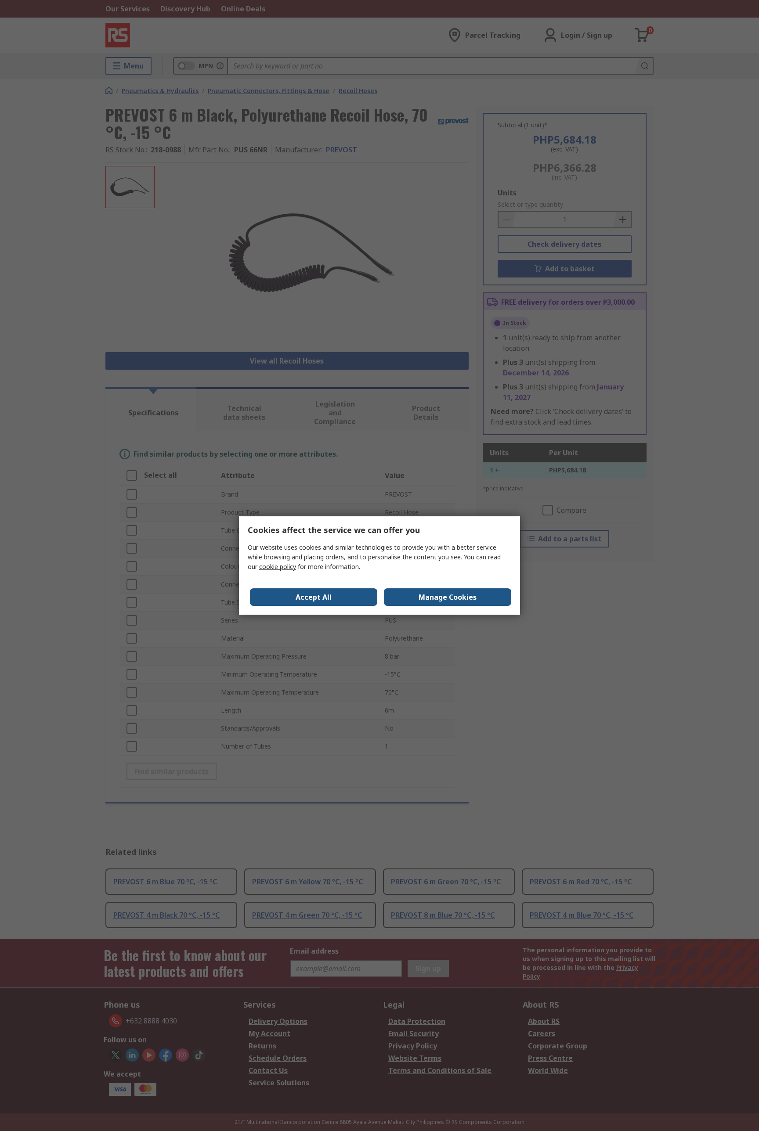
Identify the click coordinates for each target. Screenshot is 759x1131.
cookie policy (277, 566)
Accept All (314, 597)
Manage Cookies (448, 597)
